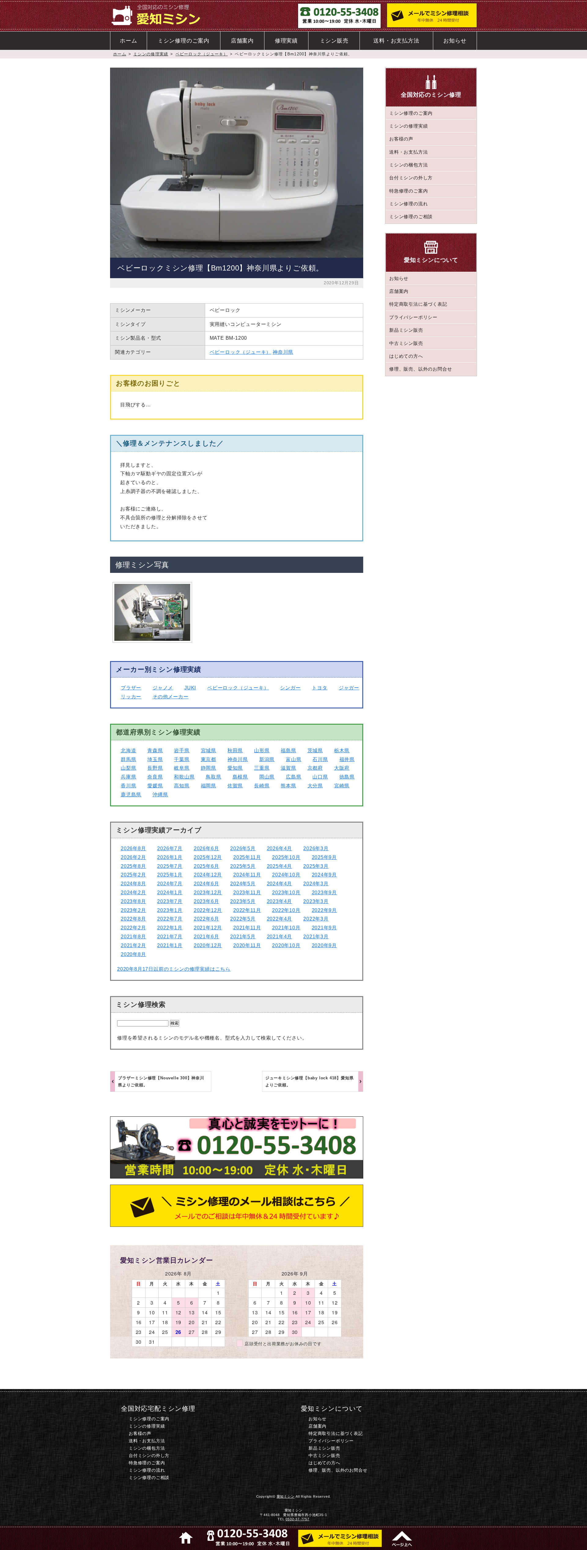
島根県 (240, 776)
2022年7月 (170, 918)
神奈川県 (283, 352)
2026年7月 (170, 848)
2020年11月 (247, 945)
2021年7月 (170, 936)
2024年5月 (243, 883)
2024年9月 (324, 874)
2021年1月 (170, 945)
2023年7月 (170, 901)
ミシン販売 (334, 41)
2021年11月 (247, 927)
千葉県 (181, 759)
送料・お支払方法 (396, 41)
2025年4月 (279, 866)
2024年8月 (133, 883)
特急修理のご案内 (408, 190)
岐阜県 (181, 768)
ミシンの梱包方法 (408, 164)
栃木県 (341, 750)
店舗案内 (242, 41)
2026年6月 (206, 848)
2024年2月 (133, 892)
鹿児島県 (131, 794)
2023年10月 (286, 892)
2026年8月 (133, 848)
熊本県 (288, 785)
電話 (247, 1538)
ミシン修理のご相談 (411, 216)
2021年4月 (279, 936)
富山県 (293, 759)
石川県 (320, 759)
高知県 (181, 785)
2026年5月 (243, 848)
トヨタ (319, 687)
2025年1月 (170, 874)
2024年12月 (208, 874)
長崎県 (261, 785)
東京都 (208, 759)
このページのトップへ (401, 1538)
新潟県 (267, 759)
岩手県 (181, 750)
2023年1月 (170, 910)
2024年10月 (286, 874)
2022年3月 (316, 918)
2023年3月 (316, 901)
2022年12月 (208, 910)
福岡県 (208, 785)
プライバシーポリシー (413, 316)
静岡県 (208, 768)
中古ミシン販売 (406, 342)
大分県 (315, 785)
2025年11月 (247, 857)
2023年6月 (206, 901)
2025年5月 (243, 866)
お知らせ (454, 41)
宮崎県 (341, 785)
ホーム (128, 41)
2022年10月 (286, 910)
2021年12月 (208, 927)
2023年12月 (208, 892)
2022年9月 (324, 910)
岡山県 (267, 776)
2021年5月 (243, 936)
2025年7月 (170, 866)
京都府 (315, 768)
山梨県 (128, 768)
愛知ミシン (286, 1496)
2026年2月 (133, 857)
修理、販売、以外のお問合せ (420, 369)
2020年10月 (286, 945)
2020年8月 (133, 954)
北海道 (128, 750)
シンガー (290, 687)
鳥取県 (213, 776)
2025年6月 (206, 866)
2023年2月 (133, 910)
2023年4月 (279, 901)
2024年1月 (170, 892)
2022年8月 (133, 918)
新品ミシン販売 (406, 330)
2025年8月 (133, 866)
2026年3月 (316, 848)
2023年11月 (247, 892)
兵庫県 (128, 776)
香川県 (128, 785)
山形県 (261, 750)
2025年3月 (316, 866)
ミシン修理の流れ (408, 203)
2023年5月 (243, 901)
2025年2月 (133, 874)
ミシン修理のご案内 (183, 41)
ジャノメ (163, 687)
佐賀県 (235, 785)
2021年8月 (133, 936)
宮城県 (208, 750)
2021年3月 (316, 936)
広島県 (293, 776)
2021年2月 (133, 945)
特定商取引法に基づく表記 (418, 304)
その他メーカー (171, 696)
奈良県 (155, 776)
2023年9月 (324, 892)
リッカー (131, 696)
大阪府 (341, 768)
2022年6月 (206, 918)
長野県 (155, 768)
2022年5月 (243, 918)
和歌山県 (184, 776)
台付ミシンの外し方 (411, 177)
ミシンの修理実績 (150, 54)
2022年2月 (133, 927)
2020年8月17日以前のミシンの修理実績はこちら (174, 969)
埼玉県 (155, 759)
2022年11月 (247, 910)
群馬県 (128, 759)
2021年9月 (324, 927)
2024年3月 (316, 883)
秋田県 (235, 750)
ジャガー (349, 687)
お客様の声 (401, 138)
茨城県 (315, 750)
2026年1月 (170, 857)
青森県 (155, 750)
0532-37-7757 (297, 1519)
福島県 (288, 750)
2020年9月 (324, 945)
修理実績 (286, 41)
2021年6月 (206, 936)
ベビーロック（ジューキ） (201, 54)
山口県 (320, 776)
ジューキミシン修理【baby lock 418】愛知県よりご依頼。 (309, 1081)
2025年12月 (208, 857)
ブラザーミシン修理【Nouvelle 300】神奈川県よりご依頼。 (161, 1081)
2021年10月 (286, 927)
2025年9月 (324, 857)
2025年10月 (286, 857)
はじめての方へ (406, 356)
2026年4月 (279, 848)
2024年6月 (206, 883)
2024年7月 (170, 883)
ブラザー (131, 687)
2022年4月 (279, 918)
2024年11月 (247, 874)
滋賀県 (288, 768)
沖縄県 (160, 794)
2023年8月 (133, 901)
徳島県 (347, 776)
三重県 (261, 768)
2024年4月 (279, 883)
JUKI (190, 687)
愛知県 (235, 768)
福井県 (347, 759)
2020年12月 (208, 945)
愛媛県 (155, 785)
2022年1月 (170, 927)
